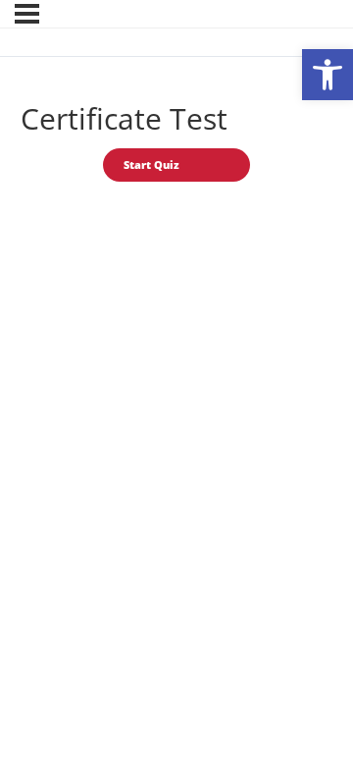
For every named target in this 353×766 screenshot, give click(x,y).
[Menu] (27, 13)
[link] (327, 74)
